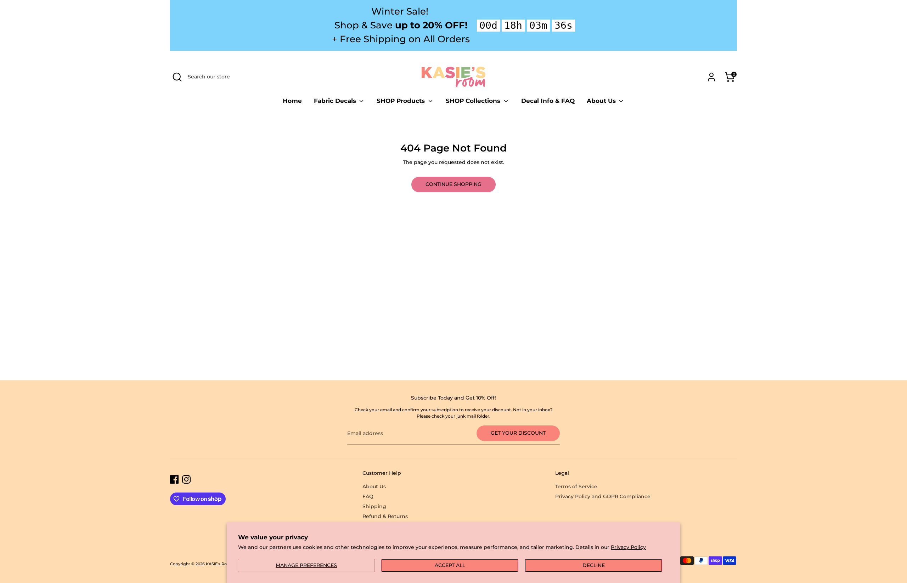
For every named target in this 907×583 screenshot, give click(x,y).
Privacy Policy (628, 547)
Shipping (374, 506)
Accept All (450, 565)
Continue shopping (453, 184)
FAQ (367, 496)
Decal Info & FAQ (548, 100)
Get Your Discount (518, 433)
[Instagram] (186, 479)
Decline (593, 565)
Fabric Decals (336, 100)
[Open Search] (177, 77)
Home (292, 100)
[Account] (711, 77)
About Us (602, 100)
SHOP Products (402, 100)
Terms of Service (576, 486)
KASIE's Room (219, 564)
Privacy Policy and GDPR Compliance (602, 496)
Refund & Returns (385, 516)
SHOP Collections (474, 100)
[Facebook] (174, 479)
